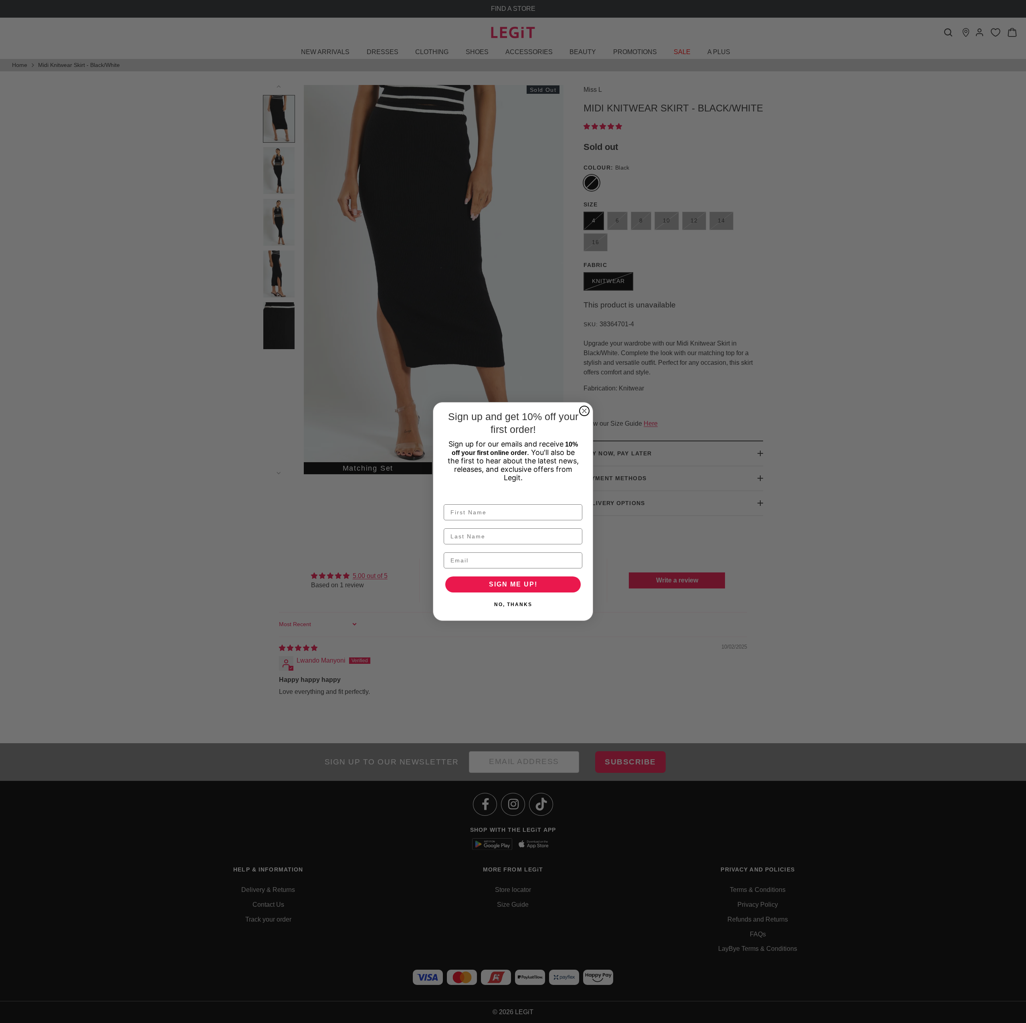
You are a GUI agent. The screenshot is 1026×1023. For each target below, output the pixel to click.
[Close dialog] (584, 411)
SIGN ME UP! (513, 584)
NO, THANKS (513, 604)
